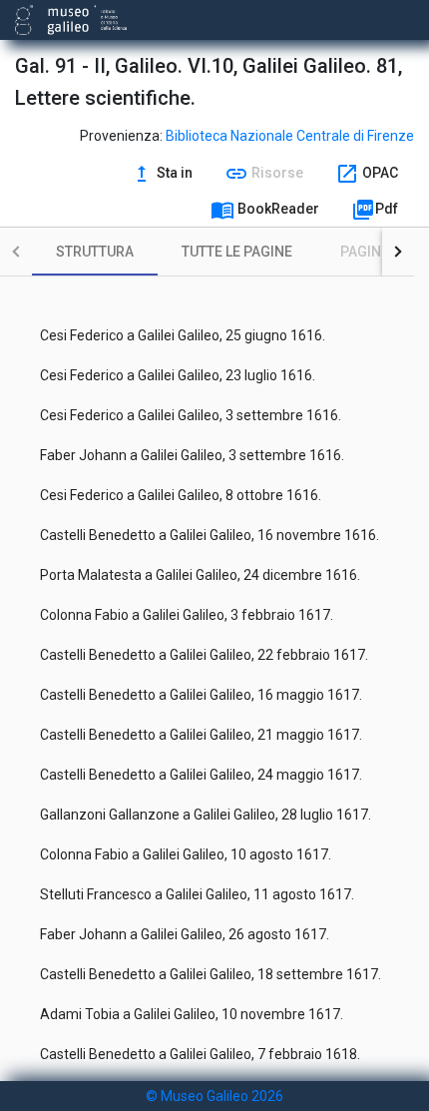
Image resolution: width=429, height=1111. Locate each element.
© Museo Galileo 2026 (214, 1096)
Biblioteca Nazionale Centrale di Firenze (290, 136)
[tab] (95, 252)
